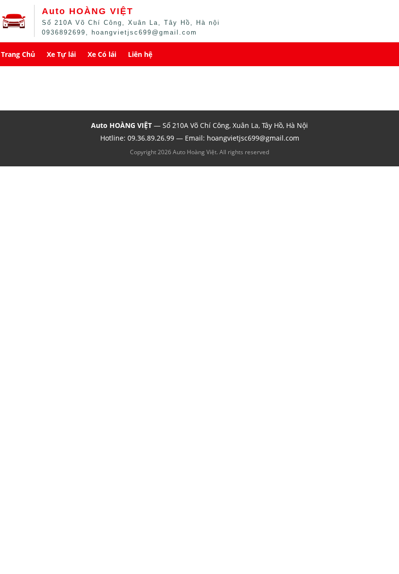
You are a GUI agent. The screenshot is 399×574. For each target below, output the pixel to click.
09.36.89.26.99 (150, 138)
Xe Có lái (102, 54)
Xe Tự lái (61, 54)
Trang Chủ (18, 54)
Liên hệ (140, 54)
